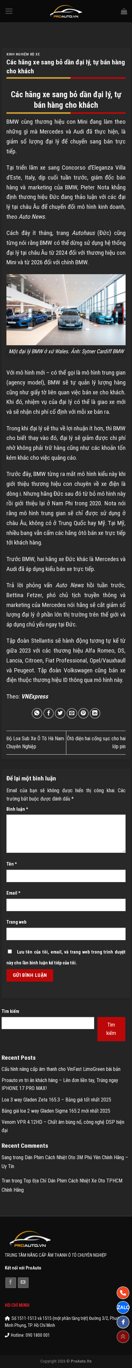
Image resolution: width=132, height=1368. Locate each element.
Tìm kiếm (10, 1011)
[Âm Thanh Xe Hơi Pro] (66, 11)
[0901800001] (123, 1293)
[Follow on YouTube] (23, 1282)
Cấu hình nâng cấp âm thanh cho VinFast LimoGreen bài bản (61, 1069)
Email (13, 893)
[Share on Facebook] (48, 713)
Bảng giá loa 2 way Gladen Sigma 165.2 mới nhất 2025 (56, 1111)
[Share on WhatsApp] (37, 713)
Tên (11, 864)
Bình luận (17, 809)
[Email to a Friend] (72, 713)
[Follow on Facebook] (10, 1282)
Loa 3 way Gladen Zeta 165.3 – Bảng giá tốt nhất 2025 (56, 1100)
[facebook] (123, 1322)
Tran (6, 1181)
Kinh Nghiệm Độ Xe (23, 54)
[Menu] (9, 11)
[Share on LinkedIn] (95, 713)
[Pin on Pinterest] (83, 713)
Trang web (16, 922)
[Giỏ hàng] (124, 11)
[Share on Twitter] (60, 713)
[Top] (123, 1336)
